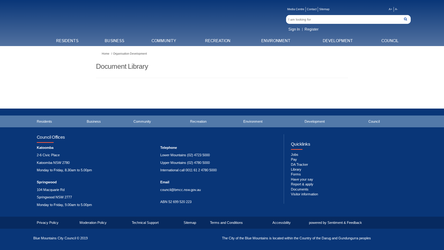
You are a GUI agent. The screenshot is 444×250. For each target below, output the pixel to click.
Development (338, 41)
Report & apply (302, 184)
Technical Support (145, 223)
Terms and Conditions (226, 223)
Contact (312, 9)
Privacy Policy (48, 223)
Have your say (302, 179)
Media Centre (295, 9)
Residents (67, 41)
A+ (390, 9)
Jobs (294, 154)
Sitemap (324, 9)
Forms (296, 174)
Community (163, 41)
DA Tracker (299, 164)
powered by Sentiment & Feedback (335, 223)
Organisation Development (130, 53)
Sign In (294, 29)
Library (296, 169)
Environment (275, 41)
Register (311, 29)
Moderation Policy (93, 223)
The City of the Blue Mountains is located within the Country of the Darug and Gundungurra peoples (296, 238)
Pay (294, 159)
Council (390, 41)
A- (396, 9)
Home (105, 53)
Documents (299, 189)
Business (114, 41)
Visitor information (304, 194)
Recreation (217, 41)
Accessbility (281, 223)
